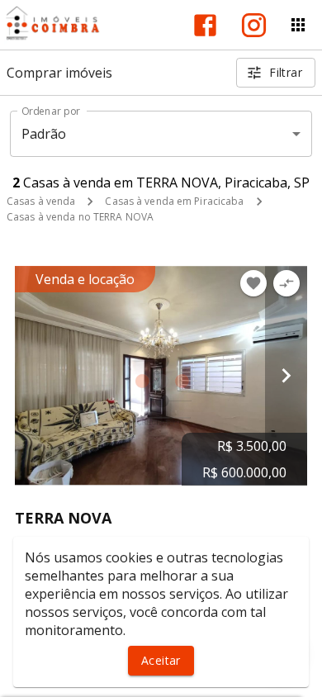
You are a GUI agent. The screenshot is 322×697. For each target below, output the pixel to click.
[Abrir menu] (298, 25)
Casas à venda (41, 201)
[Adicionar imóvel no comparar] (286, 283)
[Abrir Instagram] (253, 25)
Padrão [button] (44, 134)
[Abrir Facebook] (205, 25)
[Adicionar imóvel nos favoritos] (253, 283)
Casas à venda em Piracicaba (174, 201)
